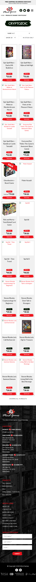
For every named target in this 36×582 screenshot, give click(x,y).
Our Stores (6, 515)
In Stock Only (28, 37)
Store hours (6, 442)
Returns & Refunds (9, 521)
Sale (4, 489)
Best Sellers (6, 495)
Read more (9, 80)
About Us (5, 506)
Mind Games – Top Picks (10, 492)
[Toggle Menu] (32, 10)
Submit (17, 553)
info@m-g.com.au (8, 432)
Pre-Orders (6, 483)
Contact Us (6, 509)
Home (2, 15)
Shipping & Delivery (9, 523)
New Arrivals (7, 486)
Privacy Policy (8, 518)
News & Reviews (8, 512)
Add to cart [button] (26, 158)
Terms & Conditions (9, 526)
